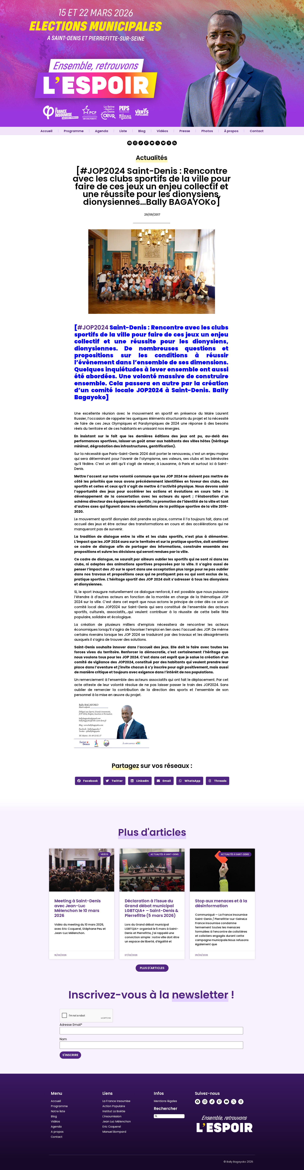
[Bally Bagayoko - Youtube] (152, 143)
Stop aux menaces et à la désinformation (221, 903)
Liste (123, 131)
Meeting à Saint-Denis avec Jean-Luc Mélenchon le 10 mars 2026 (77, 908)
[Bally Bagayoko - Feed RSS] (174, 143)
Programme (74, 131)
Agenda (101, 131)
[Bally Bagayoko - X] (157, 143)
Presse (184, 131)
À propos (231, 131)
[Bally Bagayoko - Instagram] (135, 143)
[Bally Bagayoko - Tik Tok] (140, 143)
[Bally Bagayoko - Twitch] (146, 143)
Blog (141, 131)
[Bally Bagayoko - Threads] (169, 143)
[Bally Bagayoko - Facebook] (129, 143)
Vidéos (162, 131)
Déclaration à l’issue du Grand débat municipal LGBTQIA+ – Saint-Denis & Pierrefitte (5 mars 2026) (151, 908)
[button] (88, 781)
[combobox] (169, 1116)
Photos (207, 131)
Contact (257, 131)
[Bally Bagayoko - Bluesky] (163, 143)
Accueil (46, 131)
